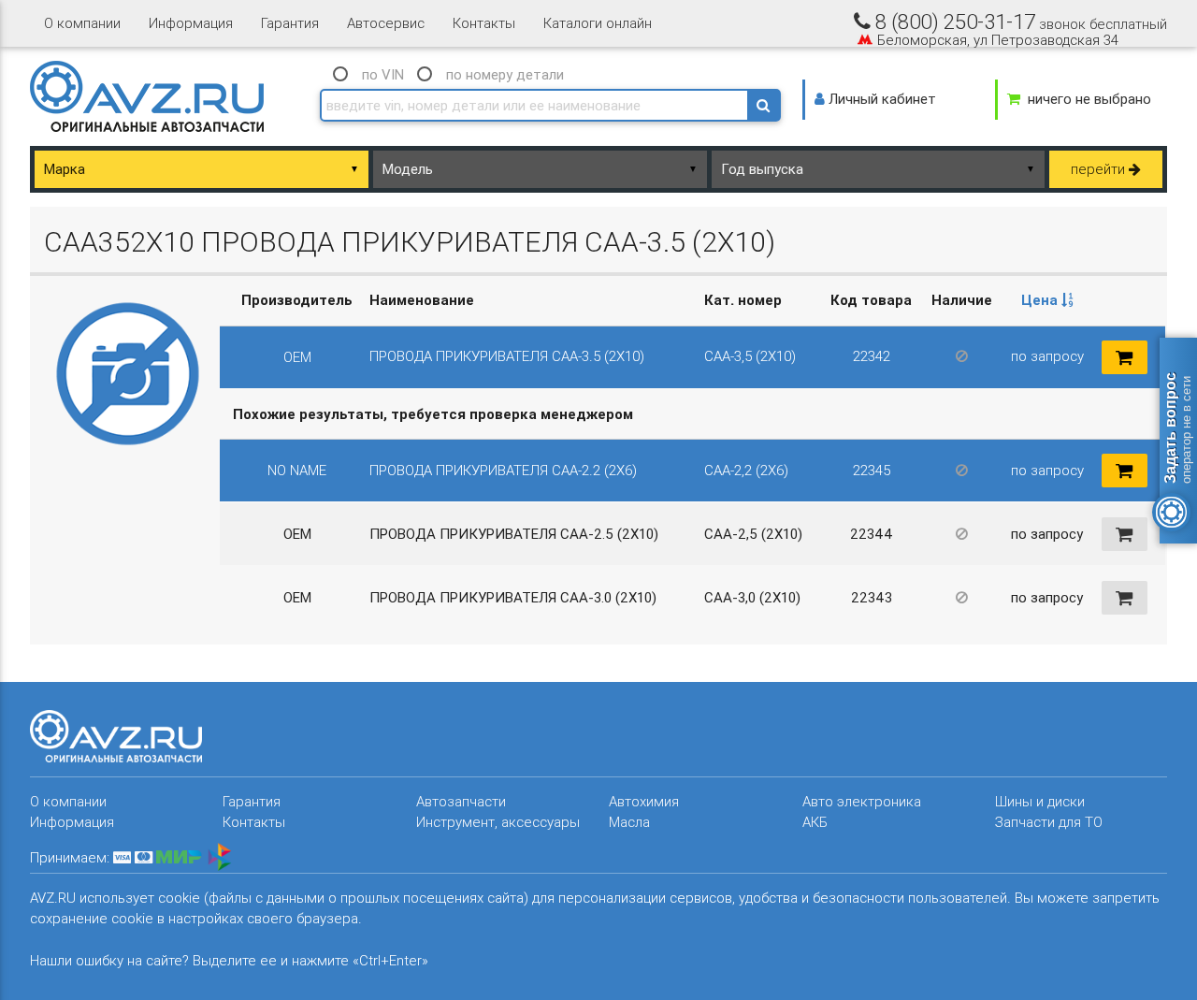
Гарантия (290, 23)
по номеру (505, 74)
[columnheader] (1047, 301)
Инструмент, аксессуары (498, 822)
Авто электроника (861, 801)
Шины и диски (1040, 801)
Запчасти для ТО (1049, 822)
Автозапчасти (461, 801)
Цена (1041, 300)
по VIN (383, 74)
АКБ (815, 822)
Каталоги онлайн (597, 23)
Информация (191, 23)
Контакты (484, 23)
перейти (1100, 169)
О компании (82, 23)
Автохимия (644, 801)
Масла (629, 822)
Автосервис (386, 23)
